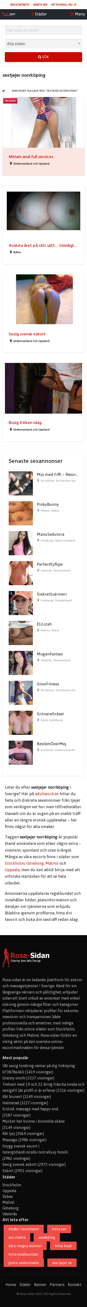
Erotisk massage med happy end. (30, 1109)
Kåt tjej (8, 1133)
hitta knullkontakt (23, 1254)
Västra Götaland (64, 540)
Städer (25, 1284)
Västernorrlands (64, 750)
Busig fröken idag (25, 422)
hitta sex (59, 1229)
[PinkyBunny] (21, 513)
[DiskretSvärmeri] (21, 602)
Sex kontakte (19, 4)
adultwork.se (46, 793)
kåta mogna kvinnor (25, 1246)
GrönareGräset (50, 713)
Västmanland (61, 570)
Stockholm (47, 480)
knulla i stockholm (23, 1229)
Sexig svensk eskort (27, 334)
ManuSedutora (50, 534)
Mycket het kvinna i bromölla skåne (33, 1121)
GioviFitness (48, 683)
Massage (9, 1140)
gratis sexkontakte (23, 1263)
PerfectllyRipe (50, 564)
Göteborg (47, 540)
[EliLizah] (21, 632)
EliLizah (44, 624)
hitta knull (63, 1246)
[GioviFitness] (21, 692)
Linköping (47, 600)
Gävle (44, 720)
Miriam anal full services (31, 156)
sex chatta (16, 1237)
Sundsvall (47, 750)
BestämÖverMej (51, 743)
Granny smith (13, 1078)
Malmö (45, 510)
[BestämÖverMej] (21, 752)
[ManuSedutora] (21, 543)
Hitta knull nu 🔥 (64, 4)
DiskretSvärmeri (52, 594)
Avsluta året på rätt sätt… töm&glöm (44, 245)
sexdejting (46, 1237)
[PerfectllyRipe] (21, 572)
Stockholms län (66, 480)
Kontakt (74, 1284)
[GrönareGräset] (21, 722)
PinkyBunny (48, 504)
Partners (57, 1284)
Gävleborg (56, 720)
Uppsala (12, 869)
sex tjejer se (62, 1263)
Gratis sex (40, 4)
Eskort (8, 1170)
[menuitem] (19, 4)
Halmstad (10, 1103)
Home (11, 1284)
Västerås (46, 570)
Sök (45, 57)
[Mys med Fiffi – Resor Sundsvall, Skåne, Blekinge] (21, 483)
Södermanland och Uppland (31, 163)
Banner (40, 1284)
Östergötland (63, 600)
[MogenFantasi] (21, 662)
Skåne (17, 252)
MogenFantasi (50, 654)
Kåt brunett (12, 1096)
